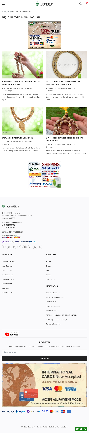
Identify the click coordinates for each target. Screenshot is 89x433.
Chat (79, 429)
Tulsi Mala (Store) (8, 261)
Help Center (50, 279)
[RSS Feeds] (40, 247)
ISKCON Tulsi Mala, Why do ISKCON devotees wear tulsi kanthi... (63, 83)
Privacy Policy (51, 302)
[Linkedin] (35, 247)
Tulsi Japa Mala (7, 270)
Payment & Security (53, 306)
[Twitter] (9, 247)
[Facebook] (4, 247)
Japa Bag (5, 288)
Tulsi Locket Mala (8, 275)
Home (4, 12)
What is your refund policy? (56, 319)
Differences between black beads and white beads (64, 139)
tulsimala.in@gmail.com (13, 222)
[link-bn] (44, 35)
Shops (48, 266)
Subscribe (44, 358)
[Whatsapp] (19, 247)
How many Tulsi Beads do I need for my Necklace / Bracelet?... (21, 83)
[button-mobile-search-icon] (80, 3)
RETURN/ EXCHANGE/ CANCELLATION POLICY (62, 315)
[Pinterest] (30, 247)
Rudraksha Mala (7, 293)
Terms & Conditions (53, 293)
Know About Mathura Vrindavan (17, 137)
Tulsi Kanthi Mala (8, 279)
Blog (9, 12)
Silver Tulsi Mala (7, 266)
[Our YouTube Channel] (12, 333)
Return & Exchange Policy (55, 297)
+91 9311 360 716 (9, 225)
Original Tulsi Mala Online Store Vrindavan (18, 88)
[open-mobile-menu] (3, 4)
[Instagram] (14, 247)
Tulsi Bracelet (7, 284)
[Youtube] (24, 247)
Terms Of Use (51, 311)
